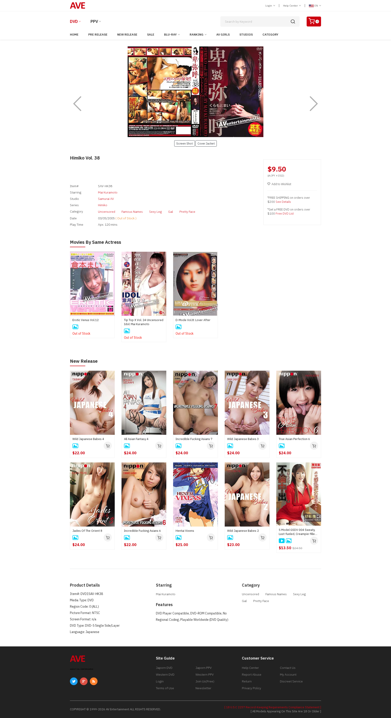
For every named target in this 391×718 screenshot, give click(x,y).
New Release (127, 34)
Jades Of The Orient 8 (87, 531)
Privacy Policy (251, 688)
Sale (150, 34)
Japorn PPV (204, 668)
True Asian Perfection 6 (294, 439)
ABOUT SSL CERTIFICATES (81, 669)
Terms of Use (165, 688)
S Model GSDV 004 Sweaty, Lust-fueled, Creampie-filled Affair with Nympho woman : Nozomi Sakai (298, 532)
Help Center (290, 5)
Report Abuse (251, 674)
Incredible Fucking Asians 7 (194, 439)
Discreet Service (291, 681)
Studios (246, 34)
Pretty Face (187, 212)
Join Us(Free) (205, 681)
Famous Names (132, 212)
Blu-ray (170, 34)
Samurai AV (106, 199)
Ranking (196, 34)
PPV (94, 21)
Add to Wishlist (281, 184)
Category (270, 34)
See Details (283, 202)
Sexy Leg (155, 212)
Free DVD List (285, 213)
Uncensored (106, 212)
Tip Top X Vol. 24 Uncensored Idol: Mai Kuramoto (143, 322)
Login (269, 5)
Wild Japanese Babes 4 (88, 439)
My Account (288, 674)
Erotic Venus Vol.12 (85, 320)
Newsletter (203, 688)
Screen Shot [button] (184, 143)
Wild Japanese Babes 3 (243, 439)
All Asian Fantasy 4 (136, 439)
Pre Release (97, 34)
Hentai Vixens (185, 531)
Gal (170, 212)
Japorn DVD (164, 668)
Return (247, 681)
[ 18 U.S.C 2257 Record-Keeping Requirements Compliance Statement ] (272, 707)
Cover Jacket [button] (206, 143)
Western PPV (205, 674)
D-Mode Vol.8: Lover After (193, 320)
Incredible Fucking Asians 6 (142, 531)
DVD (74, 21)
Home (74, 34)
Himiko (102, 205)
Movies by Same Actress (95, 242)
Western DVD (165, 674)
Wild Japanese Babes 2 (243, 531)
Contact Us (288, 668)
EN (316, 5)
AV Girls (223, 34)
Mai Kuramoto (107, 192)
